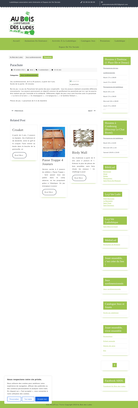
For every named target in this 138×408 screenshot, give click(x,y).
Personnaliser (14, 399)
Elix (104, 350)
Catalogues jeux (88, 41)
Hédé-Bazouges (108, 199)
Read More (19, 155)
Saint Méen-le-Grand (110, 226)
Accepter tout (42, 399)
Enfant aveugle (109, 341)
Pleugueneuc (107, 178)
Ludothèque (120, 41)
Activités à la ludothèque (64, 41)
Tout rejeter (28, 399)
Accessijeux (107, 336)
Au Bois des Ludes (16, 57)
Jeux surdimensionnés (33, 57)
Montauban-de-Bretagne (111, 244)
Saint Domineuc (108, 205)
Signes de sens (109, 346)
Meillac (105, 176)
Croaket (17, 130)
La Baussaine (108, 201)
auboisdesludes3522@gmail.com (115, 4)
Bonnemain (107, 172)
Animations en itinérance (36, 41)
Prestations (105, 41)
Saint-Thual (107, 203)
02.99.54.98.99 (89, 2)
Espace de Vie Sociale (69, 47)
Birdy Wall (79, 152)
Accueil (16, 41)
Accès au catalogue (111, 313)
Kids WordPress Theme (55, 405)
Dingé (105, 174)
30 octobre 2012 (19, 70)
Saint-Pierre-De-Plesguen (112, 181)
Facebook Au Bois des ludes (114, 386)
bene (31, 70)
